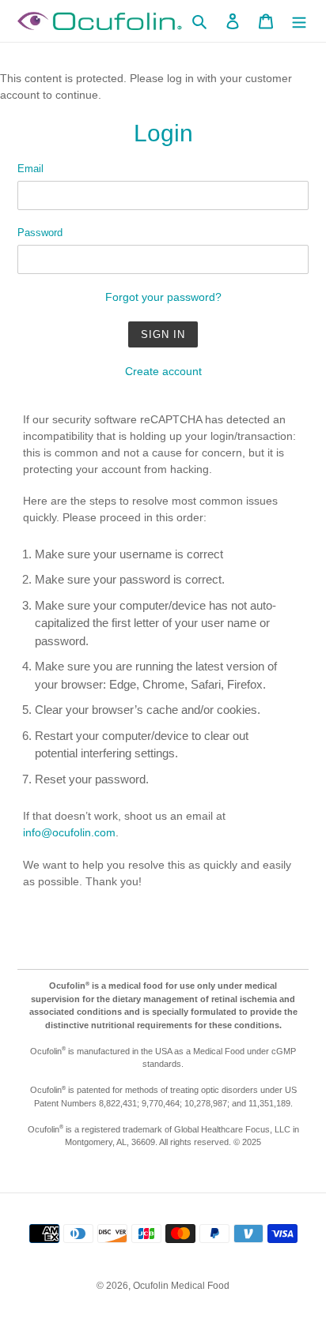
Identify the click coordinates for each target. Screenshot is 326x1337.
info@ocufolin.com (69, 832)
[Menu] (299, 21)
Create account (163, 371)
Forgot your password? (163, 297)
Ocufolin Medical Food (181, 1285)
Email (30, 169)
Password (40, 232)
